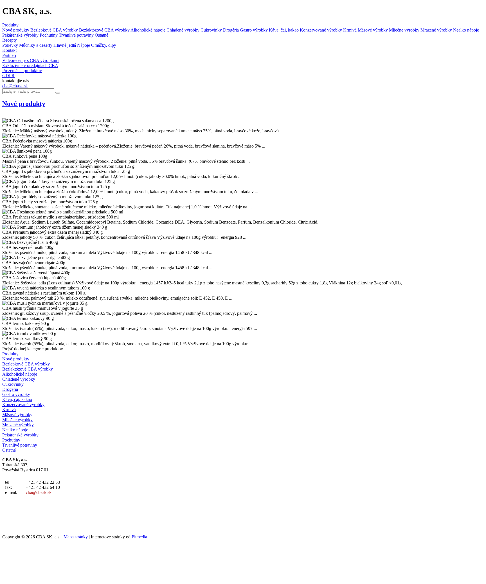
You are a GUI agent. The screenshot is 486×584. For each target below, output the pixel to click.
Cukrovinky (211, 30)
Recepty (9, 40)
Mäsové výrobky (373, 30)
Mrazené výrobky (436, 30)
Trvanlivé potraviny (76, 35)
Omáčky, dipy (103, 45)
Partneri (9, 55)
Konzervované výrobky (321, 30)
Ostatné (101, 35)
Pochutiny (49, 35)
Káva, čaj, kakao (284, 30)
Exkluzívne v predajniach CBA (30, 65)
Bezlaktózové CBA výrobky (104, 30)
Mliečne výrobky (404, 30)
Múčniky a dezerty (35, 45)
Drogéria (231, 30)
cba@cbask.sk (15, 85)
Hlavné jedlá (64, 45)
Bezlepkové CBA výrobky (54, 30)
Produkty (10, 25)
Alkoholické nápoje (147, 30)
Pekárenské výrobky (20, 35)
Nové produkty (15, 30)
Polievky (10, 45)
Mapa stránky (76, 536)
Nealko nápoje (466, 30)
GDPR (8, 75)
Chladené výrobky (182, 30)
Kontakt (9, 50)
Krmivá (350, 30)
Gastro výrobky (254, 30)
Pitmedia (139, 536)
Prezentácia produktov (22, 70)
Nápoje (83, 45)
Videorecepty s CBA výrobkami (30, 60)
